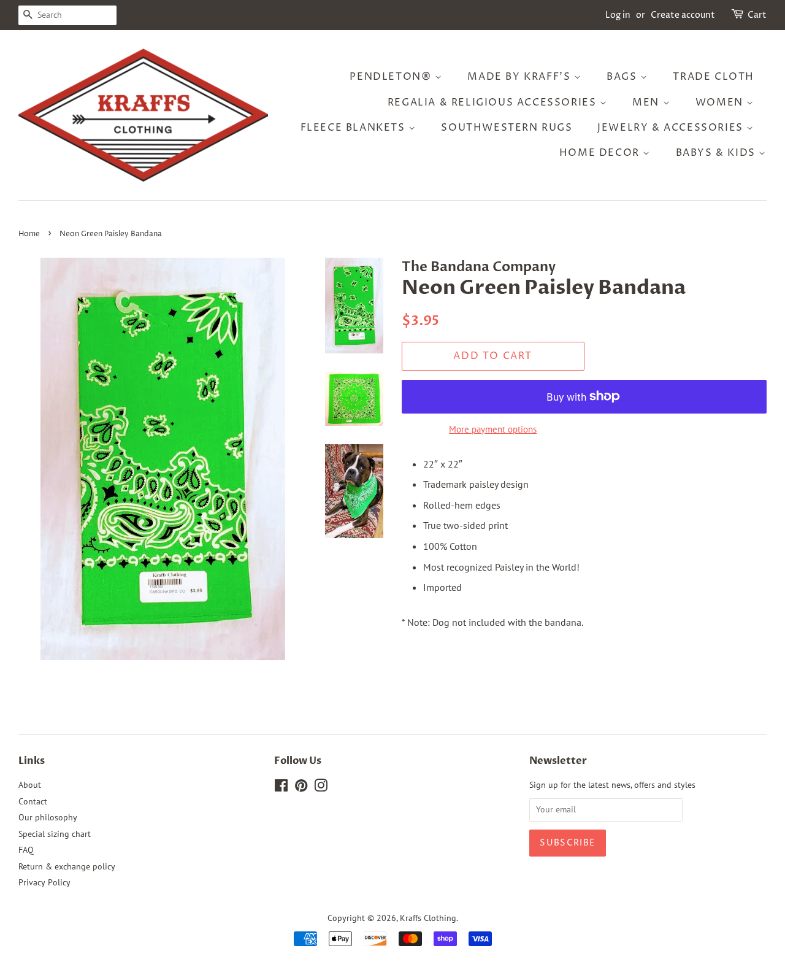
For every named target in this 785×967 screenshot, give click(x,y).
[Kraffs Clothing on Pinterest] (301, 787)
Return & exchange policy (66, 866)
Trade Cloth (713, 76)
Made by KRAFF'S (520, 76)
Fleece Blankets (355, 127)
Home (29, 234)
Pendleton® (392, 76)
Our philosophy (47, 817)
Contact (32, 801)
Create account (683, 15)
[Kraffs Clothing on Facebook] (281, 787)
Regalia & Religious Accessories (494, 102)
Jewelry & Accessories (671, 127)
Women (721, 102)
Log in (617, 15)
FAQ (26, 849)
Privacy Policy (44, 882)
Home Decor (601, 153)
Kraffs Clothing (428, 917)
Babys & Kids (717, 153)
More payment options (493, 429)
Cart (757, 15)
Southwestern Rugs (506, 127)
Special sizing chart (54, 833)
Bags (623, 76)
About (29, 784)
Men (647, 102)
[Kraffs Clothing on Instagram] (320, 787)
